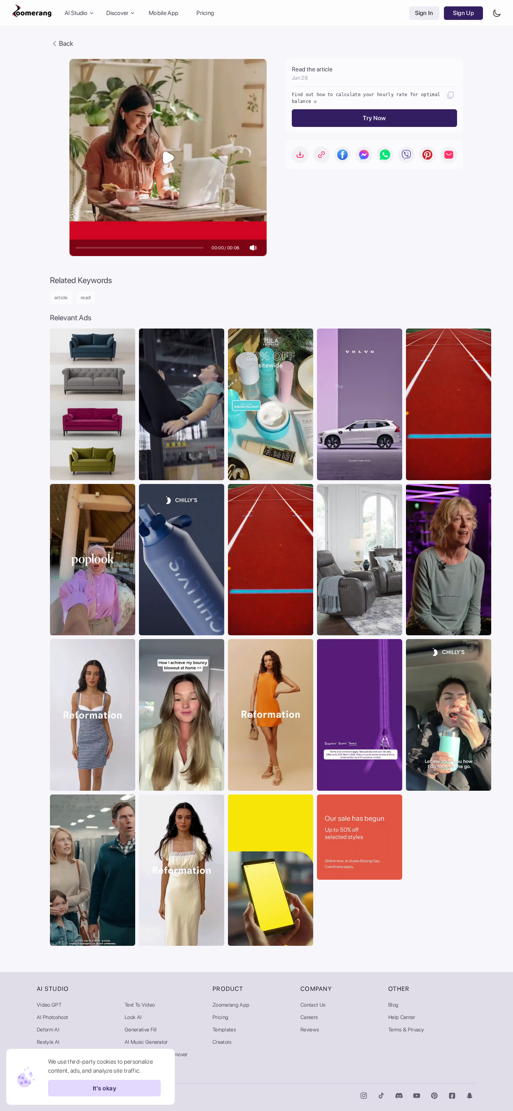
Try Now (374, 118)
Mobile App (163, 13)
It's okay (104, 1088)
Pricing (205, 13)
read (86, 297)
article (61, 297)
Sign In (424, 13)
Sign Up (463, 13)
